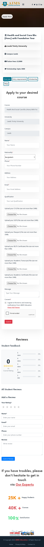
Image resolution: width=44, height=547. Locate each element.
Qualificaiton (9, 196)
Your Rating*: (7, 402)
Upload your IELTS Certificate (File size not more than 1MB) (21, 247)
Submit (8, 322)
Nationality (9, 152)
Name (7, 140)
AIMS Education (21, 540)
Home (11, 544)
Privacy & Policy (20, 544)
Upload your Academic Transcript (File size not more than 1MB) (21, 261)
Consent (8, 299)
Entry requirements (19, 79)
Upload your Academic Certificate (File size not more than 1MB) (21, 276)
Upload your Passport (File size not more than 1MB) (21, 233)
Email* (4, 422)
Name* (4, 413)
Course (7, 105)
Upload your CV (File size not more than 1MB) (21, 208)
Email (7, 185)
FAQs (6, 84)
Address (7, 173)
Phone (7, 161)
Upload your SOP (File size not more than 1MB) (21, 220)
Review (4, 440)
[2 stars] (7, 407)
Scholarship (33, 79)
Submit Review (8, 459)
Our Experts (25, 484)
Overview (7, 79)
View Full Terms (13, 307)
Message (8, 289)
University (8, 117)
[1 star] (3, 407)
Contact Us (31, 544)
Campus (7, 129)
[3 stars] (11, 407)
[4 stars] (15, 407)
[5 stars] (18, 407)
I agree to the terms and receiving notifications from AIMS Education (19, 304)
